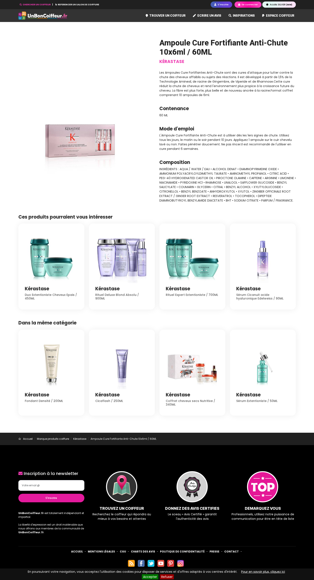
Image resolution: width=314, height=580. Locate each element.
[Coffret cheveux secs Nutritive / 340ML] (192, 362)
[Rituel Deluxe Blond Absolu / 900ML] (121, 256)
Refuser (167, 577)
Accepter (150, 577)
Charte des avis (143, 551)
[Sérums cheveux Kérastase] (86, 106)
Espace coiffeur (279, 15)
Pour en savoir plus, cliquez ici (263, 572)
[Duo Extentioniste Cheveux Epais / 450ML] (51, 256)
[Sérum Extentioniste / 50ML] (262, 362)
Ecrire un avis (209, 15)
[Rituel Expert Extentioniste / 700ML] (192, 256)
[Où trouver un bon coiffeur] (42, 16)
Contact (231, 551)
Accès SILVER (280, 4)
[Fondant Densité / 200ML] (51, 362)
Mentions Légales (101, 551)
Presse (214, 551)
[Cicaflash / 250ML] (121, 362)
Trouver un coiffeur (167, 15)
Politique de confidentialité (182, 551)
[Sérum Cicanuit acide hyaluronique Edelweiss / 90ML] (262, 256)
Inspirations (243, 15)
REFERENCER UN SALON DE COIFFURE (78, 4)
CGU (123, 551)
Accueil (77, 551)
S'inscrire (51, 498)
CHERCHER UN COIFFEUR (36, 4)
